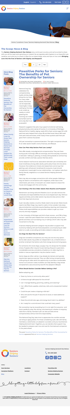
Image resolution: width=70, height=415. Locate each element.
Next (44, 64)
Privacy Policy (41, 393)
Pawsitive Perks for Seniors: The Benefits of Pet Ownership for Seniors (8, 104)
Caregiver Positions (7, 371)
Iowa (26, 42)
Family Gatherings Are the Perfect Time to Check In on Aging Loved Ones (8, 189)
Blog (2, 374)
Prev (25, 64)
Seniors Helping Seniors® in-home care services (8, 94)
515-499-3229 (47, 2)
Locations (20, 42)
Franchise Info (52, 368)
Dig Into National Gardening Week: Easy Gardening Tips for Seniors (8, 264)
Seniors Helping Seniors (44, 334)
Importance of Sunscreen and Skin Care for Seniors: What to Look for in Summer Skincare (8, 227)
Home (13, 42)
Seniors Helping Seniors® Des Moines (41, 42)
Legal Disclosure (30, 393)
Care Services (5, 368)
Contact (27, 371)
